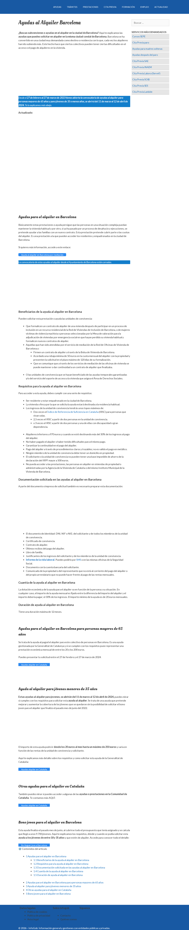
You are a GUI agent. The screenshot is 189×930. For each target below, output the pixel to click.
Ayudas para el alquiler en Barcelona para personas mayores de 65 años (64, 882)
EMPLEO (144, 7)
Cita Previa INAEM (142, 67)
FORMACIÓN (128, 7)
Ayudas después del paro (145, 54)
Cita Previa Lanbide (142, 91)
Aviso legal (33, 919)
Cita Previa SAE (140, 61)
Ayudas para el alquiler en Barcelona (46, 856)
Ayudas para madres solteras (147, 48)
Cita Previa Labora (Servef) (146, 73)
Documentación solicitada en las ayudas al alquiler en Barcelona (69, 867)
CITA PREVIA (110, 7)
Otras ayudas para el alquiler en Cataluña (48, 889)
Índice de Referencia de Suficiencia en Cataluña (73, 411)
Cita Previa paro (140, 42)
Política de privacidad (38, 915)
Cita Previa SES (140, 85)
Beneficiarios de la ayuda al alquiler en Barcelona (61, 860)
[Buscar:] (150, 22)
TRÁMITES (72, 7)
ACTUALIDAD (161, 7)
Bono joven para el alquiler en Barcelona (48, 893)
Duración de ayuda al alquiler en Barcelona (58, 874)
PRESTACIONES (90, 7)
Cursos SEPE (138, 36)
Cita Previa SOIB (141, 79)
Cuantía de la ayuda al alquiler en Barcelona (58, 871)
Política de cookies (37, 911)
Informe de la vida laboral (40, 559)
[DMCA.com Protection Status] (117, 928)
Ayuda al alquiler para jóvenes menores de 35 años (53, 886)
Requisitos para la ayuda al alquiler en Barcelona (60, 863)
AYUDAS (57, 7)
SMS (78, 559)
